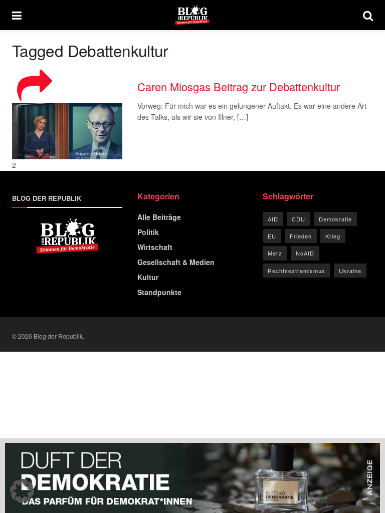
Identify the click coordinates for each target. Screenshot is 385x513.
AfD (273, 219)
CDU (298, 219)
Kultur (147, 277)
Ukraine (350, 271)
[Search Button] (368, 15)
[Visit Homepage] (192, 15)
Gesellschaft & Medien (176, 262)
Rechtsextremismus (296, 271)
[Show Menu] (17, 15)
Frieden (301, 236)
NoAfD (305, 253)
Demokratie (335, 219)
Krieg (332, 236)
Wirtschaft (154, 247)
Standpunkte (159, 292)
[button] (22, 491)
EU (272, 236)
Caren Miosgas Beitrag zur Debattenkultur (238, 86)
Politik (148, 232)
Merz (275, 253)
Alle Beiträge (159, 217)
